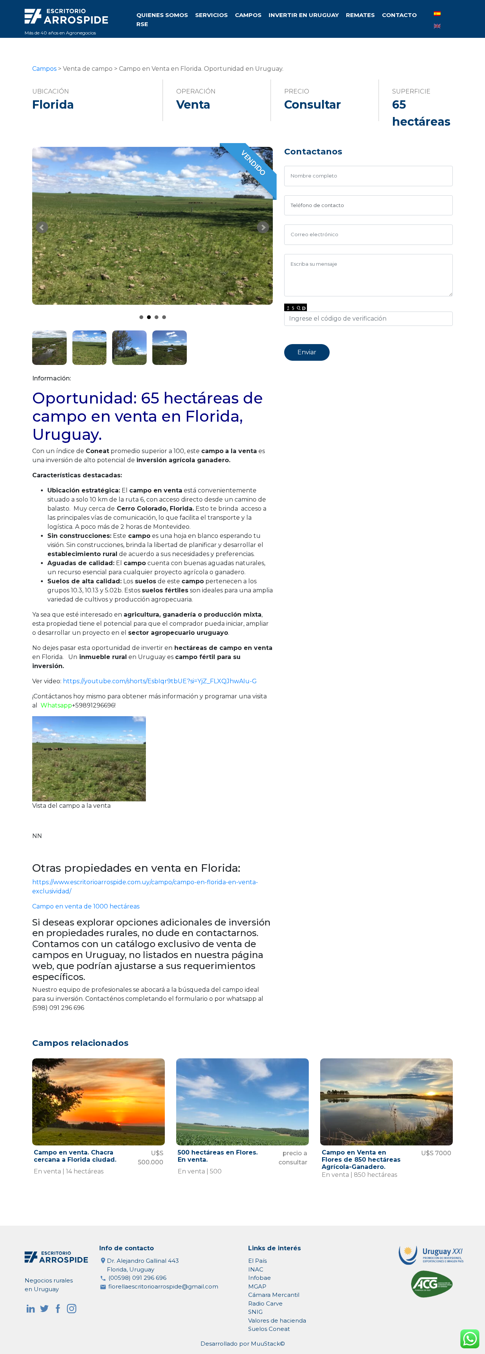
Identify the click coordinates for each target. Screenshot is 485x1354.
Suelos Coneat (269, 1328)
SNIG (255, 1311)
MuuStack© (268, 1343)
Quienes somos (162, 15)
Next (263, 227)
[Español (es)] (437, 13)
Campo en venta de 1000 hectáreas (85, 906)
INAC (255, 1269)
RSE (142, 24)
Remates (360, 15)
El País (257, 1260)
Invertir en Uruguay (304, 15)
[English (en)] (437, 26)
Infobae (259, 1277)
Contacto (399, 15)
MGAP (257, 1286)
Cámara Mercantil (273, 1294)
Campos (248, 15)
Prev (42, 227)
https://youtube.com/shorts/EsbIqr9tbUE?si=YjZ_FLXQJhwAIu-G (160, 681)
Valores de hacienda (277, 1320)
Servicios (211, 15)
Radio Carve (265, 1303)
